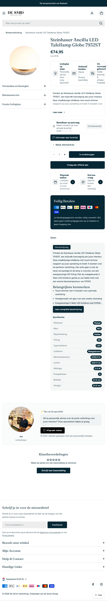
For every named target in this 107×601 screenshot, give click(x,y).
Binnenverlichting (14, 32)
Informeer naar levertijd (67, 137)
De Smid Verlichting (19, 594)
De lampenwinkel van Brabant (53, 3)
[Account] (92, 13)
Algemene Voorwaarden (50, 532)
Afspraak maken (54, 430)
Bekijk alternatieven (65, 145)
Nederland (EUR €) (15, 579)
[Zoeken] (101, 23)
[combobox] (53, 23)
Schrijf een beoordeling (54, 470)
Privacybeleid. (8, 535)
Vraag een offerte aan (77, 165)
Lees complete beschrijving (68, 309)
